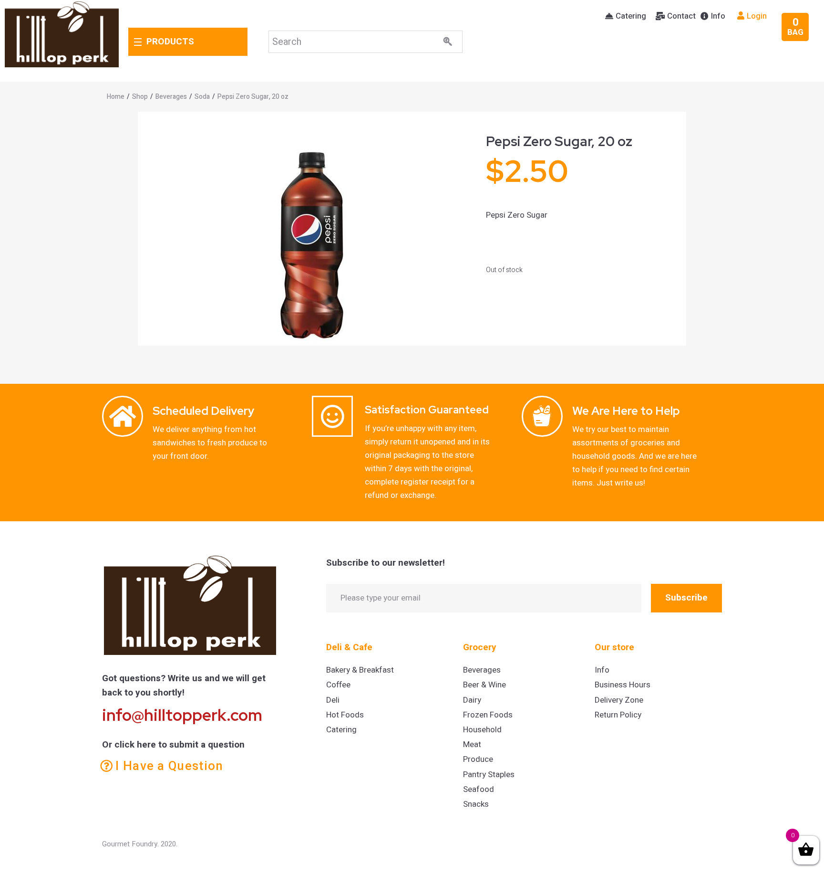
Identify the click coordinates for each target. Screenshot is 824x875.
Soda (202, 97)
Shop (140, 97)
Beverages (171, 97)
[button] (625, 16)
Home (115, 97)
